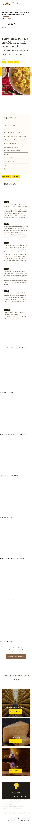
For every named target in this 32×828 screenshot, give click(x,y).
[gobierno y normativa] (16, 68)
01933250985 (11, 804)
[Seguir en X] (18, 796)
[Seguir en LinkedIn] (22, 796)
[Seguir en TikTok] (25, 796)
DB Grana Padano (25, 817)
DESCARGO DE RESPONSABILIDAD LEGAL (19, 820)
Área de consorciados (11, 813)
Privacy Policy (15, 817)
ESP (18, 12)
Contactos (27, 815)
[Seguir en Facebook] (8, 796)
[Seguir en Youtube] (11, 796)
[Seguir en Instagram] (15, 796)
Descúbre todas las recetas (15, 656)
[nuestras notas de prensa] (16, 38)
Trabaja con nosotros (24, 813)
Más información (14, 711)
